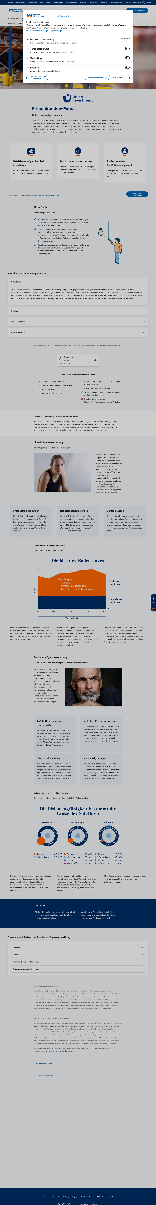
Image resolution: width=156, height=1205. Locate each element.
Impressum (55, 31)
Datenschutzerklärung (36, 31)
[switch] (127, 48)
